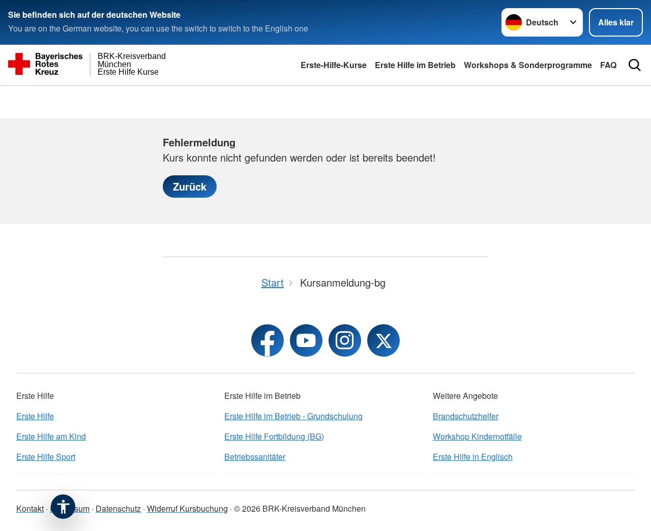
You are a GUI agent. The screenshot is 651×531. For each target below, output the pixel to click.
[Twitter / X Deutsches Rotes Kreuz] (383, 340)
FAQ (608, 65)
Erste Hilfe (35, 416)
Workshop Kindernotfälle (477, 436)
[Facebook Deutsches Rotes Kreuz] (267, 340)
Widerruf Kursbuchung (187, 508)
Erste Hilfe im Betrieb (415, 65)
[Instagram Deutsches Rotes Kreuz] (345, 340)
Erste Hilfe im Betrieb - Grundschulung (293, 416)
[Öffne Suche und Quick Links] (635, 65)
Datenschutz (118, 508)
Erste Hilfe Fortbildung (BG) (274, 436)
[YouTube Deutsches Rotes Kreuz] (306, 340)
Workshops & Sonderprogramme (528, 65)
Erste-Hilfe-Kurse (334, 65)
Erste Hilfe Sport (45, 456)
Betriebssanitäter (254, 456)
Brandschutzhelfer (465, 416)
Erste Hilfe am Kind (51, 436)
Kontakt (30, 508)
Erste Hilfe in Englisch (473, 456)
